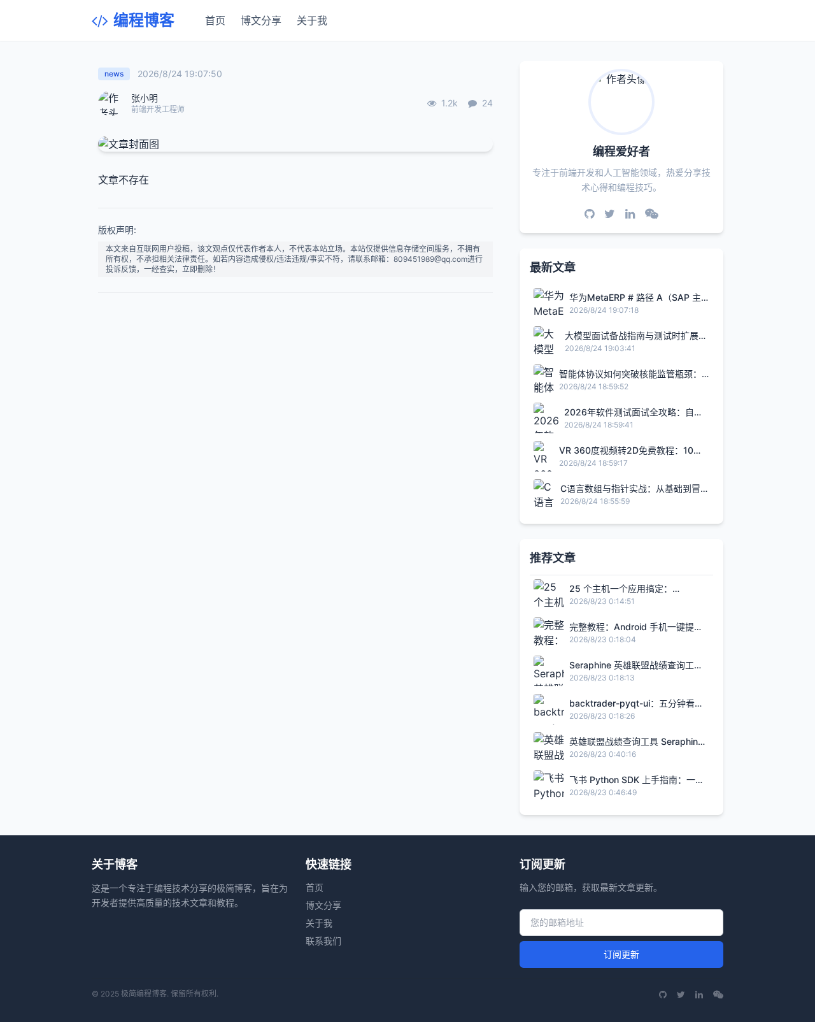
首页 (215, 20)
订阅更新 (621, 954)
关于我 (312, 20)
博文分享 (261, 20)
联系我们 (323, 940)
